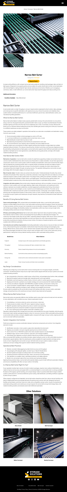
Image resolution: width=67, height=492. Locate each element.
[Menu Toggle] (63, 3)
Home (25, 9)
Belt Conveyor (41, 485)
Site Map (19, 489)
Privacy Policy (25, 489)
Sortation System (49, 485)
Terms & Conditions (33, 489)
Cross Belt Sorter (32, 485)
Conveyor (30, 9)
